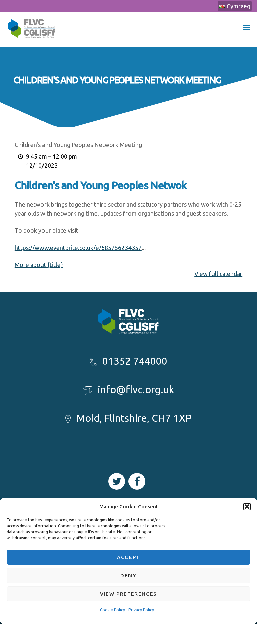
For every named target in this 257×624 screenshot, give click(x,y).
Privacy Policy (141, 610)
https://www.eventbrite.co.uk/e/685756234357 (78, 247)
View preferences (128, 594)
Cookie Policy (112, 610)
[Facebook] (136, 481)
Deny (128, 575)
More (39, 264)
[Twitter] (116, 481)
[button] (247, 506)
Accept (128, 557)
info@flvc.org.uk (136, 389)
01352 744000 (134, 361)
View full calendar (218, 273)
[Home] (31, 42)
